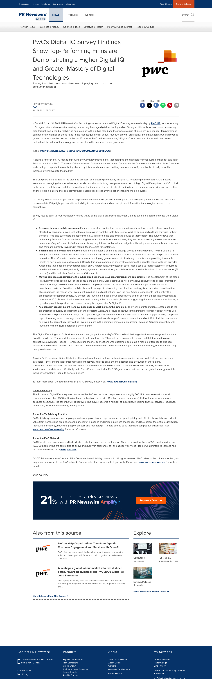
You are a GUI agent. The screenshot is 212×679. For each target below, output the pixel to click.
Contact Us (23, 670)
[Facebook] (22, 674)
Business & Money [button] (49, 26)
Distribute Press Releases (75, 668)
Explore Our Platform (73, 659)
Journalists (58, 3)
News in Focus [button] (27, 26)
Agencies (70, 3)
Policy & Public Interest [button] (119, 26)
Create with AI (69, 665)
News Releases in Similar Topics (149, 591)
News (55, 15)
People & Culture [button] (145, 26)
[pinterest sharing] (169, 106)
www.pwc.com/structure (151, 462)
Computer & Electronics (139, 559)
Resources (24, 3)
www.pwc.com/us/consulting (48, 429)
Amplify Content (70, 675)
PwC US (155, 123)
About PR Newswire (117, 659)
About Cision (114, 662)
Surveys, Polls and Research (142, 583)
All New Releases (162, 659)
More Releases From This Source (49, 596)
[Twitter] (27, 674)
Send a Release (183, 3)
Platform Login (160, 662)
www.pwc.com (69, 449)
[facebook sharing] (142, 106)
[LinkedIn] (19, 674)
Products (72, 15)
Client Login (166, 3)
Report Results (70, 672)
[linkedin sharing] (156, 106)
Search (185, 14)
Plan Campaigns (70, 662)
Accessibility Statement (119, 668)
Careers (112, 665)
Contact (89, 15)
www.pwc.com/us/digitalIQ (122, 381)
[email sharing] (176, 106)
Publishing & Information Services (168, 559)
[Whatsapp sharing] (163, 106)
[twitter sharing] (149, 106)
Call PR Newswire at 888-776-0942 (37, 659)
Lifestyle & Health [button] (93, 26)
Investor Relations (41, 3)
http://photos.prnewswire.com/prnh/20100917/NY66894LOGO (75, 151)
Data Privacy (160, 665)
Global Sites (114, 673)
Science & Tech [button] (71, 26)
